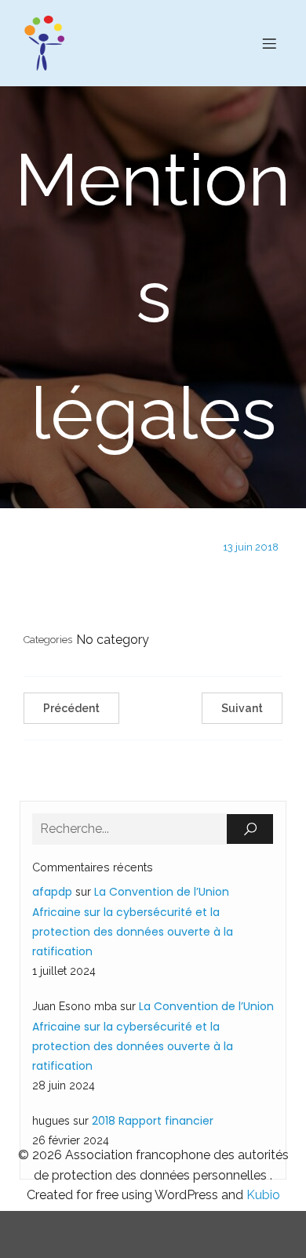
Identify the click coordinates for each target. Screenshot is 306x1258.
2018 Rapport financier (152, 1121)
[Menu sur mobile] (269, 43)
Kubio (263, 1194)
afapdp (52, 892)
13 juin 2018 (251, 547)
